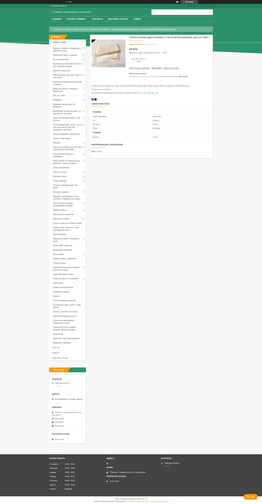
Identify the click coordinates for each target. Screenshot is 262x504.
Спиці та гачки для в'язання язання (67, 223)
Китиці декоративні (61, 59)
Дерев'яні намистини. (61, 71)
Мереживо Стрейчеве (62, 343)
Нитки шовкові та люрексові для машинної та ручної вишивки (66, 162)
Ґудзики (56, 296)
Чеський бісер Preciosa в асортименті (63, 155)
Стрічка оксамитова (61, 168)
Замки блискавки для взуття (64, 316)
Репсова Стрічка (59, 176)
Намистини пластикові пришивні (66, 338)
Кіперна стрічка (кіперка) (63, 287)
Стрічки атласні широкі (99, 29)
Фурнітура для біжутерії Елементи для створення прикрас (67, 65)
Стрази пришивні (60, 181)
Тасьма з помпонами (61, 138)
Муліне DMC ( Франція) (62, 245)
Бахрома (56, 143)
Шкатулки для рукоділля (63, 214)
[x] (95, 100)
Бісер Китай (58, 334)
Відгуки (56, 353)
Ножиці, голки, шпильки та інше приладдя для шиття (66, 228)
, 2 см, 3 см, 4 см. (152, 93)
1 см (143, 93)
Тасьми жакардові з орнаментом (66, 134)
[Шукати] (210, 12)
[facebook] (92, 100)
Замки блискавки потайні (63, 274)
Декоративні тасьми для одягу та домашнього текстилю (67, 112)
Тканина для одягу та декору (65, 55)
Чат (252, 497)
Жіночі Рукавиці (59, 234)
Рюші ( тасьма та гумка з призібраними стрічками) (63, 204)
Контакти (97, 19)
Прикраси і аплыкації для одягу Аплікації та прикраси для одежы (66, 197)
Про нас (56, 348)
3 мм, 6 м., (137, 93)
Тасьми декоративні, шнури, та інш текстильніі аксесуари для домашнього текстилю (67, 127)
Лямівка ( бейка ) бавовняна (64, 259)
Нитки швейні (58, 254)
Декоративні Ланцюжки (62, 250)
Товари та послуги (62, 29)
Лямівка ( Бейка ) (60, 210)
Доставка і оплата (118, 19)
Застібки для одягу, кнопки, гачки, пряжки (67, 306)
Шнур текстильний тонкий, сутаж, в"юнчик (67, 119)
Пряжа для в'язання (61, 219)
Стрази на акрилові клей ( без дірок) (65, 186)
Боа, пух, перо (59, 95)
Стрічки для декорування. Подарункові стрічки (63, 321)
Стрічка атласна (80, 29)
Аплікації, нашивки (60, 192)
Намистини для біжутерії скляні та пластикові (67, 76)
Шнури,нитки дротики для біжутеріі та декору (67, 83)
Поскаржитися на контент (137, 501)
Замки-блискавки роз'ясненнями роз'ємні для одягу (66, 268)
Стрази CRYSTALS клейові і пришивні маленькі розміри (64, 328)
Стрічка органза (59, 263)
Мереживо (57, 100)
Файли (137, 19)
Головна (56, 19)
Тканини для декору (61, 292)
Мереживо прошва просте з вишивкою (64, 105)
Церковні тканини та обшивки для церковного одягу (67, 49)
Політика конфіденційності (158, 501)
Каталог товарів (76, 19)
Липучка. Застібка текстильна (65, 312)
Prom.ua (144, 499)
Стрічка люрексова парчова (64, 300)
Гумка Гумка (58, 283)
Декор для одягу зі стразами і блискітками (65, 90)
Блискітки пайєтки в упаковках (65, 279)
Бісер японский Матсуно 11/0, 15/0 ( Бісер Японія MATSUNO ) (67, 148)
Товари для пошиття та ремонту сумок (66, 240)
